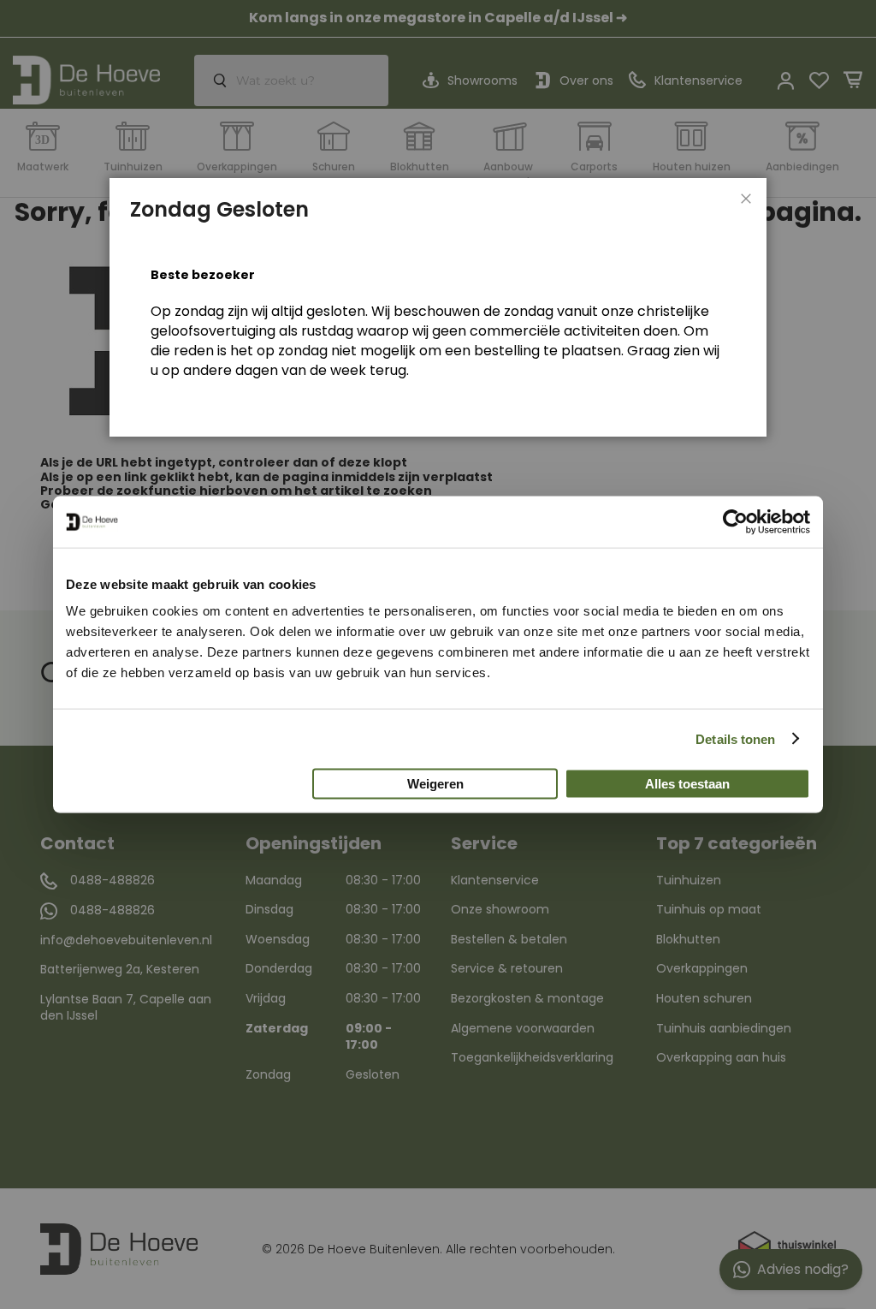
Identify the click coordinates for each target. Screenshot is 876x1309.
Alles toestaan (687, 783)
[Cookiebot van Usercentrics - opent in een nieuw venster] (735, 521)
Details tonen (735, 738)
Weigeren (435, 783)
